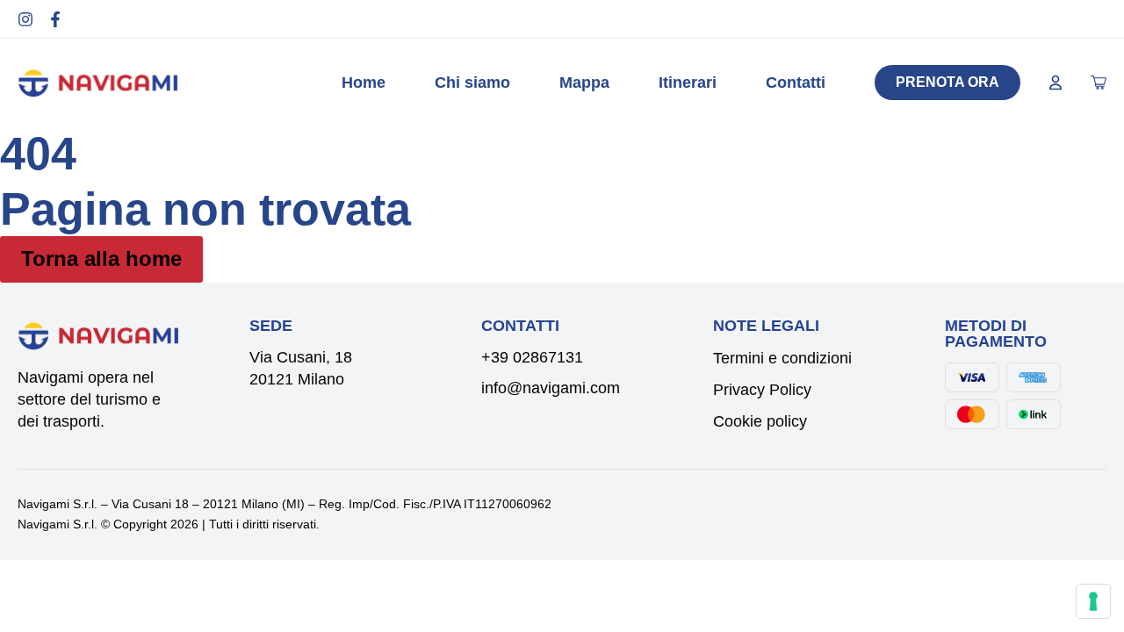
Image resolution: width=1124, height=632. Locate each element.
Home (363, 82)
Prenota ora (947, 82)
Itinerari (688, 82)
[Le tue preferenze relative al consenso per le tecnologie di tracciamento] (1093, 601)
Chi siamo (472, 82)
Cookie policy (760, 421)
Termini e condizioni (782, 358)
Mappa (584, 82)
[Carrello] (1098, 82)
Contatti (795, 82)
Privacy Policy (762, 390)
